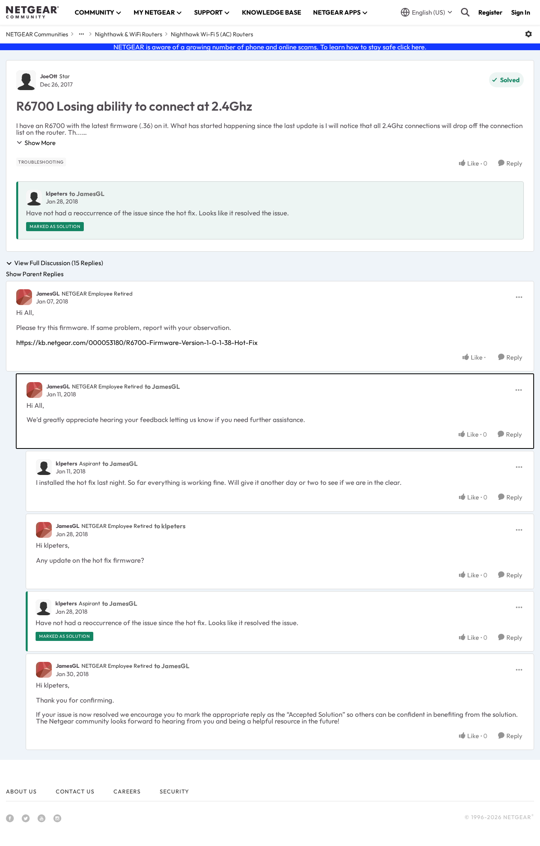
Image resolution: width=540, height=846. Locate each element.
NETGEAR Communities (37, 34)
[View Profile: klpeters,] (34, 197)
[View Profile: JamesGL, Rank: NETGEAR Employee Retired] (24, 297)
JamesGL (48, 293)
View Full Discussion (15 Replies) (58, 263)
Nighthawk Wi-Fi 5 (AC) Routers (212, 34)
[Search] (465, 12)
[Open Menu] (528, 34)
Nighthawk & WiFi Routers (128, 34)
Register (490, 12)
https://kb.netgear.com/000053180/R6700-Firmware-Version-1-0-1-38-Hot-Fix (137, 342)
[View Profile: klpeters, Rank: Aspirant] (44, 467)
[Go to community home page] (32, 12)
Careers (127, 791)
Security (174, 791)
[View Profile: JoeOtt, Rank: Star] (26, 80)
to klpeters (169, 526)
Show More (40, 142)
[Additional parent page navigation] (81, 34)
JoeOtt (48, 76)
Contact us (75, 791)
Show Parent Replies (35, 274)
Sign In (520, 12)
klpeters (56, 193)
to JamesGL (86, 193)
